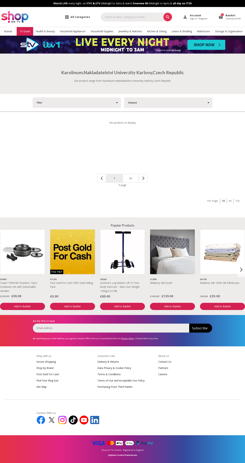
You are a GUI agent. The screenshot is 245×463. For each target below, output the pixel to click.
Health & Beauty (45, 31)
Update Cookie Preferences (122, 455)
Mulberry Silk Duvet (161, 283)
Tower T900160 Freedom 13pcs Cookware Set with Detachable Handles (18, 287)
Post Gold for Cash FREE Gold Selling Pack (71, 284)
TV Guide (25, 31)
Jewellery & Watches (130, 31)
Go (130, 178)
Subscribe (200, 328)
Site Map (41, 386)
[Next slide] (241, 269)
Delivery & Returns (108, 361)
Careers (162, 374)
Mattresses (203, 31)
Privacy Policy (127, 338)
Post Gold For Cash (47, 374)
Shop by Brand (44, 368)
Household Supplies (102, 31)
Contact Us (164, 361)
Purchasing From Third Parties (115, 386)
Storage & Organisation (228, 31)
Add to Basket (22, 306)
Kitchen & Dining (156, 31)
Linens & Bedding (181, 31)
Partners (163, 368)
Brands (8, 31)
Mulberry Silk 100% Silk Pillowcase (219, 283)
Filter (39, 102)
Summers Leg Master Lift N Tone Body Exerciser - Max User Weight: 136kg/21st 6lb (120, 287)
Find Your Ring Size (47, 380)
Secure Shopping (46, 361)
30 (223, 200)
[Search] (167, 17)
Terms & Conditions (109, 374)
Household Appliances (73, 31)
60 (230, 200)
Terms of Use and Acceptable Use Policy (121, 380)
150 (237, 200)
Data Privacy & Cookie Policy (114, 368)
